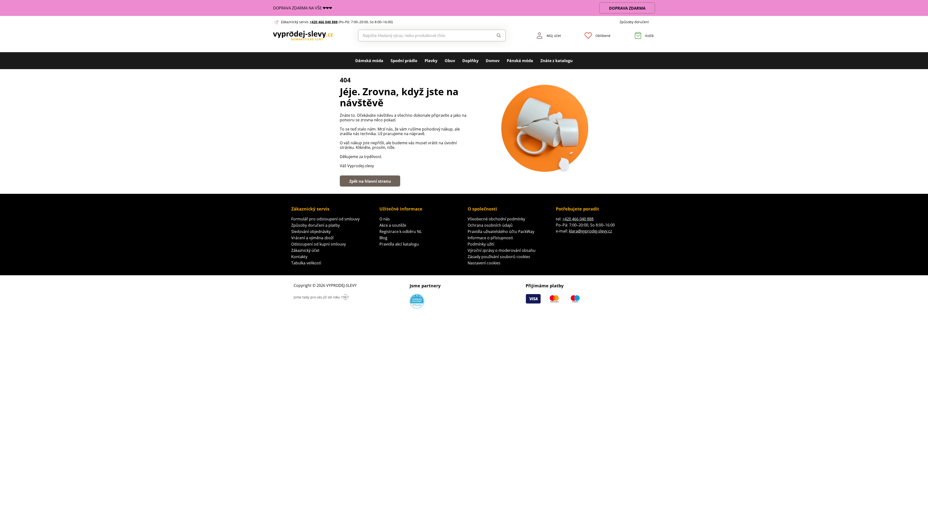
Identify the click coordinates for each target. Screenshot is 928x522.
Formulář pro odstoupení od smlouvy (325, 219)
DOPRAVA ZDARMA (627, 8)
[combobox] (420, 35)
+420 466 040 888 (324, 22)
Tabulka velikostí (306, 263)
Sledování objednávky (311, 231)
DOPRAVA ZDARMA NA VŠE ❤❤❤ (302, 8)
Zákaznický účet (305, 250)
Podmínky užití (481, 244)
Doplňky (470, 60)
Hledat (494, 35)
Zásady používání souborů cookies (499, 256)
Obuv (450, 60)
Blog (383, 237)
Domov (493, 60)
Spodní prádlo (404, 60)
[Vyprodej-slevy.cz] (303, 36)
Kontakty (299, 256)
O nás (384, 219)
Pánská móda (520, 60)
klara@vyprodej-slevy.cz (590, 231)
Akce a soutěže (392, 225)
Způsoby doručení (634, 22)
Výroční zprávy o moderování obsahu (502, 250)
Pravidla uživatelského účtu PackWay (501, 231)
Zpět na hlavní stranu (370, 181)
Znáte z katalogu (556, 60)
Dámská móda (369, 60)
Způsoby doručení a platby (315, 225)
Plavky (431, 60)
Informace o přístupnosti (490, 237)
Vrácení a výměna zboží (312, 237)
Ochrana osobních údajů (490, 225)
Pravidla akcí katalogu (399, 244)
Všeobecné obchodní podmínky (496, 219)
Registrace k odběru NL (400, 231)
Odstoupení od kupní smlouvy (318, 244)
